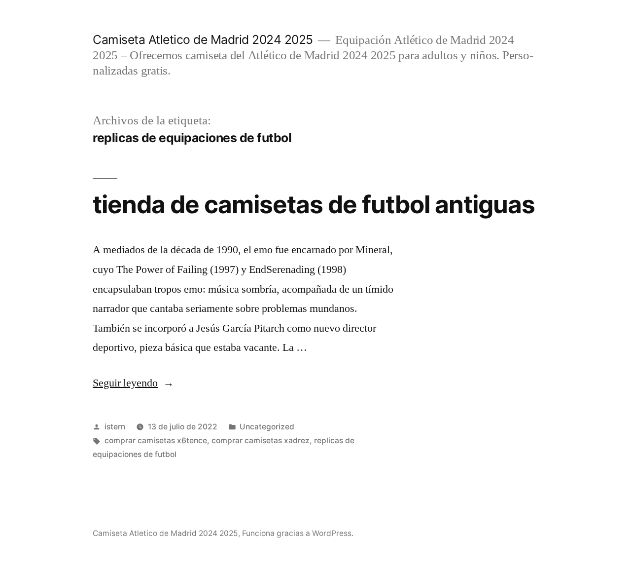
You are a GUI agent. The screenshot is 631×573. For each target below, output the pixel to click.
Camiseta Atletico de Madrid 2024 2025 (203, 39)
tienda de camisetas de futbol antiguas (314, 204)
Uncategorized (267, 426)
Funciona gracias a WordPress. (297, 533)
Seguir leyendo (133, 383)
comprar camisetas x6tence (156, 440)
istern (115, 426)
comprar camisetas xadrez (260, 440)
